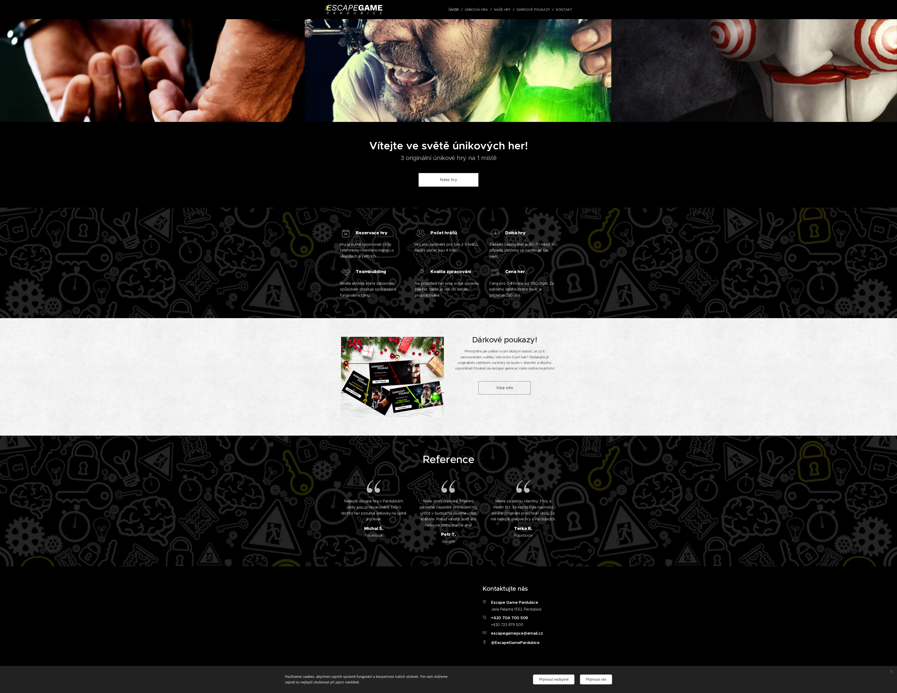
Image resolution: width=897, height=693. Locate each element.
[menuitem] (455, 9)
